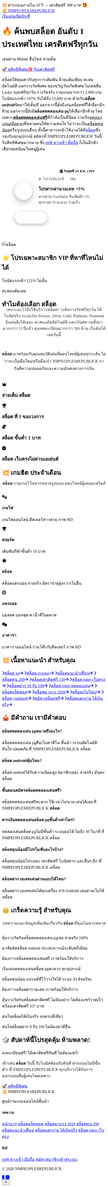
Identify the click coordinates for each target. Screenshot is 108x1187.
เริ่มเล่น (8, 16)
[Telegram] (8, 1177)
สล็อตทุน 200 (87, 1124)
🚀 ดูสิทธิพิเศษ (15, 69)
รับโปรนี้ (33, 218)
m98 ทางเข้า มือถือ (61, 143)
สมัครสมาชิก (47, 1159)
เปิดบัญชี (22, 16)
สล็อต (90, 130)
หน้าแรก (9, 1124)
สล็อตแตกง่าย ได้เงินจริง (56, 1130)
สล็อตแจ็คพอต (30, 1124)
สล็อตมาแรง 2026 (59, 1124)
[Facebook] (3, 1177)
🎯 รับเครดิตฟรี (41, 69)
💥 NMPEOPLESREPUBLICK (28, 11)
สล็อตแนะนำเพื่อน (18, 1130)
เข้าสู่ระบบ (68, 1159)
